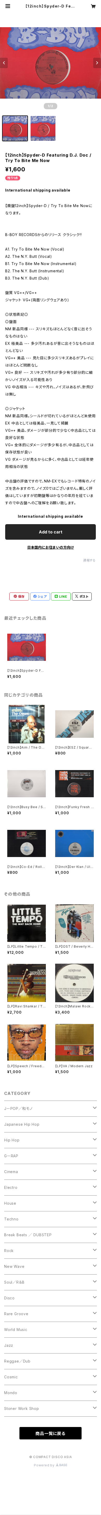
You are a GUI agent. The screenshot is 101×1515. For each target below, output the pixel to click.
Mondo (10, 1392)
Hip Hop (12, 1140)
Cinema (11, 1171)
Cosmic (11, 1377)
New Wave (14, 1266)
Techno (11, 1219)
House (10, 1203)
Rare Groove (16, 1314)
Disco (9, 1298)
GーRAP (11, 1156)
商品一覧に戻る (50, 1433)
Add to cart (50, 532)
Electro (11, 1187)
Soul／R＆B (14, 1282)
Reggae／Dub (17, 1361)
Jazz (8, 1345)
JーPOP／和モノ (18, 1108)
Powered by (45, 1465)
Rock (9, 1250)
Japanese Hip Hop (22, 1124)
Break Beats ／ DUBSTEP (28, 1235)
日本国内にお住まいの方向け (50, 547)
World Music (15, 1329)
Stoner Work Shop (21, 1408)
